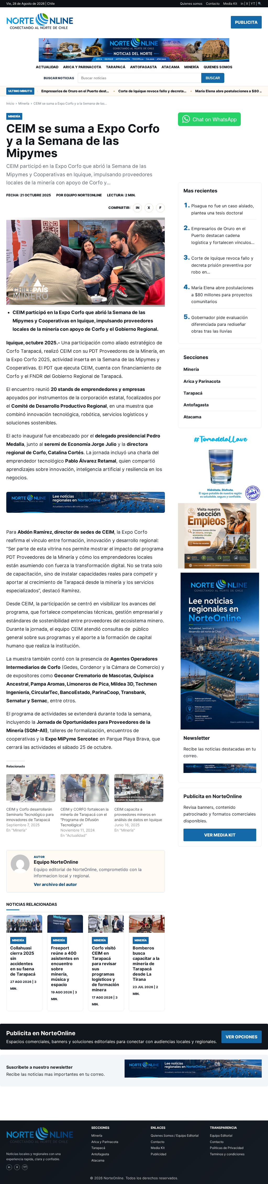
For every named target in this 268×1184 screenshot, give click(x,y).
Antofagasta (143, 67)
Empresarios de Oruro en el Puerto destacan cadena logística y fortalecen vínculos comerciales (63, 91)
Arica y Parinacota (82, 67)
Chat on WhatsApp (215, 119)
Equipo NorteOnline (83, 195)
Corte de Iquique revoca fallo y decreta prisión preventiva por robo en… (222, 265)
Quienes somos (191, 3)
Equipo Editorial (221, 1135)
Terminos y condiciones (227, 1154)
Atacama (170, 67)
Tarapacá (115, 67)
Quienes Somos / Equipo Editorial (175, 1135)
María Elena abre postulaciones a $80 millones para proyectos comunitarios (217, 91)
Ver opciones (242, 1036)
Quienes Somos (218, 67)
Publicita (246, 22)
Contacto (213, 3)
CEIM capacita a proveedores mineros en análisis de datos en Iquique (138, 814)
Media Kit (230, 3)
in (137, 208)
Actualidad (47, 67)
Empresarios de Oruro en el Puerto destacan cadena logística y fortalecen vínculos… (222, 235)
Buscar (213, 78)
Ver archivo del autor (55, 884)
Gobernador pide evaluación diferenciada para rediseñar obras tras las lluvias (219, 324)
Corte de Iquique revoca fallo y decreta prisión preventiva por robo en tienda (140, 91)
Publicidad (158, 1154)
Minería (191, 67)
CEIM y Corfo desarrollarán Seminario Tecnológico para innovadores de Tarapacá (30, 814)
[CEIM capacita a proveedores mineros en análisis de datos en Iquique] (138, 788)
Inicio (10, 103)
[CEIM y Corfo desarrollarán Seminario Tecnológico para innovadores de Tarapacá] (30, 788)
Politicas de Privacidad (226, 1148)
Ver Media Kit (220, 835)
